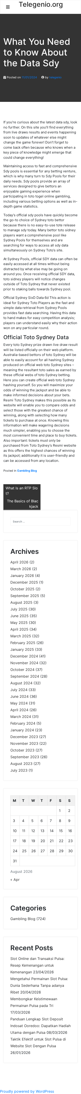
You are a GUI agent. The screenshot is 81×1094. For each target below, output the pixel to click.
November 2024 (24, 663)
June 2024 (19, 696)
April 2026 (19, 562)
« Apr (15, 879)
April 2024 (19, 710)
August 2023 (21, 763)
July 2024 (18, 689)
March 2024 (20, 716)
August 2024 (21, 683)
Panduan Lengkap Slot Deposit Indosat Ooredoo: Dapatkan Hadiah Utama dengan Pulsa (40, 1026)
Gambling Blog (27, 470)
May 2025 (19, 622)
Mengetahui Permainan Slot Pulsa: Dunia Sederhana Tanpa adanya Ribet (39, 985)
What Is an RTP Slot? (22, 491)
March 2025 (20, 636)
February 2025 (22, 642)
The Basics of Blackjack (22, 504)
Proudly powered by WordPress (27, 1091)
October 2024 (22, 669)
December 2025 (24, 582)
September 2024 (24, 676)
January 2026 (22, 575)
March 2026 (20, 569)
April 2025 (19, 629)
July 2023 (18, 770)
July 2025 (18, 609)
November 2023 (24, 743)
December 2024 (24, 656)
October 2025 (22, 589)
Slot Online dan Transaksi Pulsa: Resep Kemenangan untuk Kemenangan (37, 965)
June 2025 (19, 616)
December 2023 (24, 736)
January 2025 (22, 649)
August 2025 (21, 602)
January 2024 (22, 730)
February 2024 (22, 723)
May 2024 (19, 703)
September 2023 (24, 757)
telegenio (55, 77)
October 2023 (22, 750)
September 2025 (24, 595)
